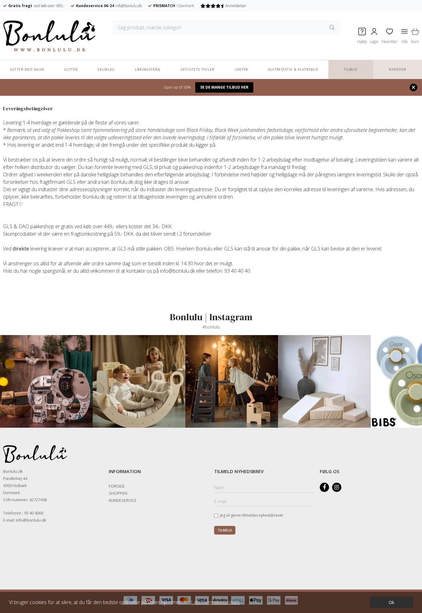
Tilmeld (224, 530)
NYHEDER (397, 69)
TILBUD (350, 69)
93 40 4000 (33, 513)
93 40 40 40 (237, 270)
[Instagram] (336, 487)
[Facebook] (324, 487)
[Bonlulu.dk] (49, 36)
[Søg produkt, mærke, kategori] (332, 27)
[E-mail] (264, 501)
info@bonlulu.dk (129, 5)
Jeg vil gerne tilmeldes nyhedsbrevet (251, 515)
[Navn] (264, 488)
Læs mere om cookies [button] (215, 602)
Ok (391, 602)
